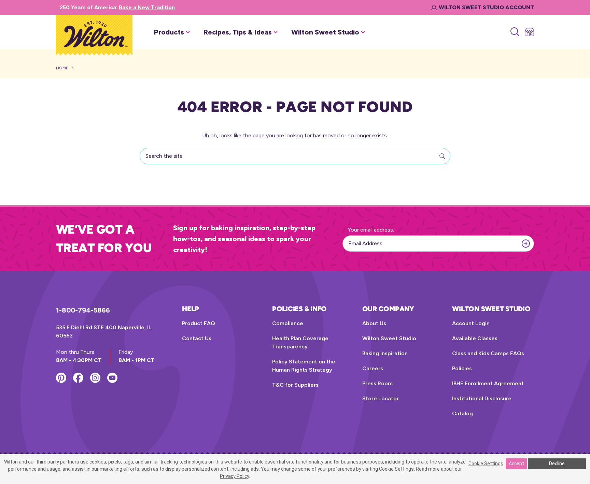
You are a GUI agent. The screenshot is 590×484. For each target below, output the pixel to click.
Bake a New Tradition (147, 7)
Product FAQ (198, 323)
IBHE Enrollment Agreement (488, 383)
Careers (372, 368)
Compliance (287, 323)
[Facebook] (78, 378)
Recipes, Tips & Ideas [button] (237, 32)
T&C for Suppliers (295, 385)
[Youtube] (112, 378)
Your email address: (371, 229)
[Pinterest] (61, 378)
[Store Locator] (529, 32)
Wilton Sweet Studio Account (486, 7)
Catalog (462, 413)
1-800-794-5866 (83, 310)
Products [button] (169, 32)
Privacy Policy (234, 476)
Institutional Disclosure (481, 398)
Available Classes (474, 338)
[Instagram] (95, 378)
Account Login (471, 323)
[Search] (514, 32)
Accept (516, 463)
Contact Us (196, 338)
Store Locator (380, 398)
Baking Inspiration (385, 353)
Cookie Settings (485, 463)
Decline (557, 463)
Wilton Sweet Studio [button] (325, 32)
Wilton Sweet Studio (389, 338)
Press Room (377, 383)
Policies (462, 368)
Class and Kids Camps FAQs (488, 353)
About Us (374, 323)
